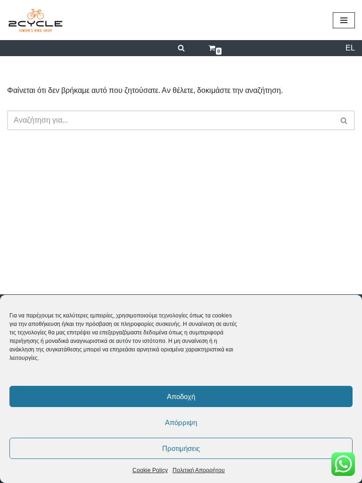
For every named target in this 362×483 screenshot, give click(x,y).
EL (350, 48)
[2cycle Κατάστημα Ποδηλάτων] (35, 20)
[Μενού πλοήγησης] (344, 20)
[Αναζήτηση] (181, 47)
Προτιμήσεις (181, 448)
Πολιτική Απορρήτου (199, 470)
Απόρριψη (181, 422)
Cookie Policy (150, 470)
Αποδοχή (181, 396)
